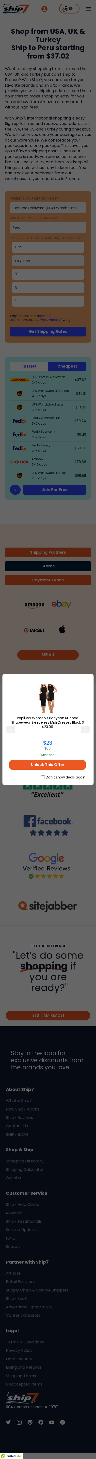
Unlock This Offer (47, 764)
